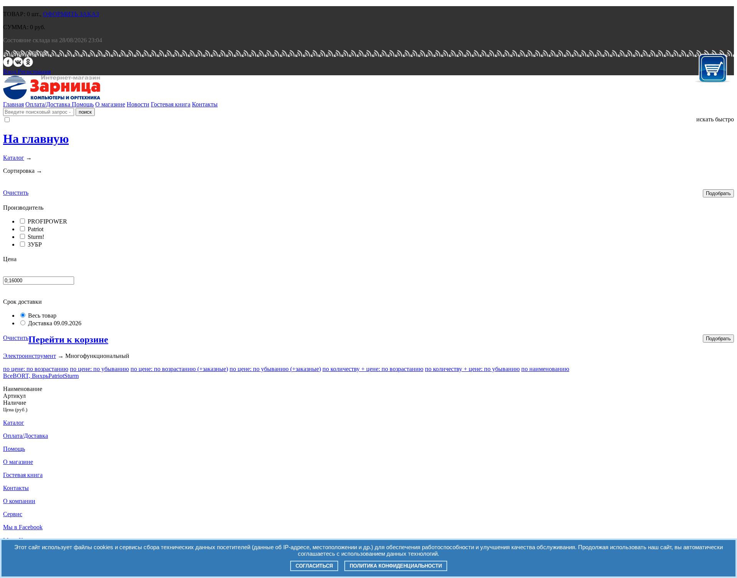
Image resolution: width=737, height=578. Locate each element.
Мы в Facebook (23, 527)
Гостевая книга (170, 104)
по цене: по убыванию (99, 369)
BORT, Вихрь (30, 376)
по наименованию (545, 369)
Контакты (205, 104)
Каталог (13, 157)
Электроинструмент (29, 356)
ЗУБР (35, 244)
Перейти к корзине (68, 339)
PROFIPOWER (47, 221)
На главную (36, 139)
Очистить (15, 192)
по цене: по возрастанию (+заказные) (179, 369)
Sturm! (36, 237)
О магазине (110, 104)
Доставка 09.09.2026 (54, 323)
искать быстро (715, 119)
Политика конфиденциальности (396, 566)
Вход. (10, 71)
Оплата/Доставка (48, 104)
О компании (19, 501)
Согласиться (314, 566)
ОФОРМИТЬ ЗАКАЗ (71, 14)
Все (8, 376)
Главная (13, 104)
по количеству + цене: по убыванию (472, 369)
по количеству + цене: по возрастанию (372, 369)
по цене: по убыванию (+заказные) (275, 369)
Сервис (12, 514)
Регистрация (34, 71)
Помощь (83, 104)
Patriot (35, 229)
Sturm (71, 376)
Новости (138, 104)
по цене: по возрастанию (35, 369)
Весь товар (42, 315)
